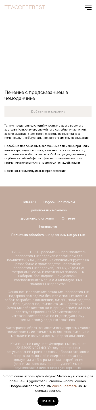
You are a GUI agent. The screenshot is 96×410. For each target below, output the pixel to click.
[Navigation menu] (88, 8)
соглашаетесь (64, 386)
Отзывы (68, 218)
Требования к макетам (48, 210)
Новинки (28, 202)
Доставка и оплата (37, 218)
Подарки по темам (59, 202)
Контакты (48, 226)
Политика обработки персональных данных (48, 235)
